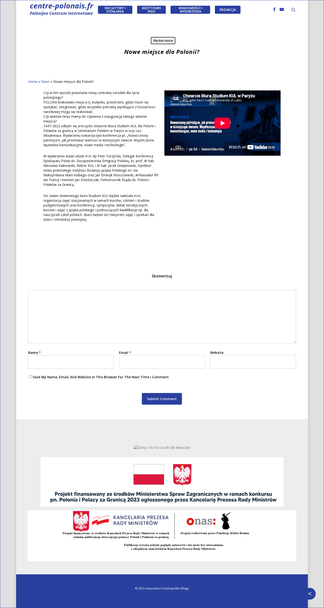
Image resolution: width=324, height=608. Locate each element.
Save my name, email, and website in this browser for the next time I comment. (101, 377)
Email (125, 352)
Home (32, 81)
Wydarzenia (163, 40)
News (45, 81)
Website (216, 352)
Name (34, 352)
